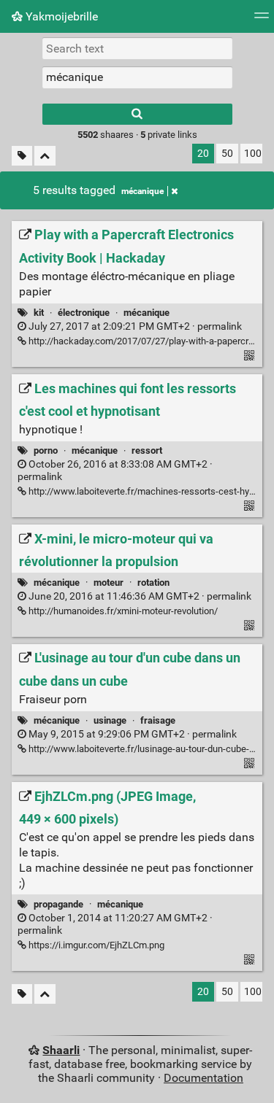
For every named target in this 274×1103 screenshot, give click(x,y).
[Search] (137, 114)
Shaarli (61, 1050)
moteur (108, 582)
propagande (58, 904)
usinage (110, 720)
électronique (84, 312)
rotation (153, 582)
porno (46, 450)
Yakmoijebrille (60, 16)
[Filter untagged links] (22, 156)
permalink (134, 326)
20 (203, 153)
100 (253, 153)
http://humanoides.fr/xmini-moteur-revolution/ (122, 610)
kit (39, 312)
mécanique (142, 191)
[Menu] (261, 20)
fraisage (157, 720)
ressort (147, 450)
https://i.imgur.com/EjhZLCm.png (95, 945)
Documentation (203, 1078)
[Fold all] (45, 156)
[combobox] (137, 77)
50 (227, 153)
